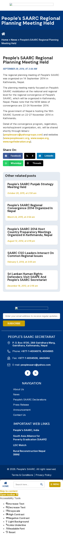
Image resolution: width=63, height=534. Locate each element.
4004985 (47, 351)
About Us (18, 389)
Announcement (21, 409)
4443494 (44, 358)
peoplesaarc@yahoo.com (36, 364)
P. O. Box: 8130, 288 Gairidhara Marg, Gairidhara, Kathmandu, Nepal (33, 344)
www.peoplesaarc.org (16, 138)
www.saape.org (39, 138)
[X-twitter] (35, 373)
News (14, 39)
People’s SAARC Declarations (29, 399)
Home (4, 39)
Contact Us (19, 414)
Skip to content (8, 491)
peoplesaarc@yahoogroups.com (23, 134)
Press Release (21, 404)
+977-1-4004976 (31, 351)
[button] (13, 156)
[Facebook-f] (27, 373)
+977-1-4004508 (28, 358)
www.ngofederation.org (16, 141)
